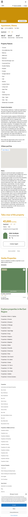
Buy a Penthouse (4, 392)
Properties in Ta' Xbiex (6, 368)
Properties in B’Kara (5, 430)
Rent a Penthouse (4, 404)
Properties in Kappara (6, 336)
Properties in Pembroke (7, 351)
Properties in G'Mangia (6, 325)
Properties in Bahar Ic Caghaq (8, 316)
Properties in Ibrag (5, 333)
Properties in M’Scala (5, 458)
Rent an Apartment (4, 406)
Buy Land (3, 418)
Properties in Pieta (5, 353)
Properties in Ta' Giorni (7, 365)
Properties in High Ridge (7, 330)
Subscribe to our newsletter (6, 486)
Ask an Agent (3, 476)
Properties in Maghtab (6, 342)
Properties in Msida (6, 345)
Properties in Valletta (6, 374)
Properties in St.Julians (7, 359)
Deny (14, 508)
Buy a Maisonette (4, 420)
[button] (26, 494)
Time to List (3, 468)
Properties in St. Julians (5, 447)
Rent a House (3, 401)
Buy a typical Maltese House (6, 415)
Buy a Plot (3, 398)
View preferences (14, 512)
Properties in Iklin (4, 452)
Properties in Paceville (6, 348)
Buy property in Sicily (5, 423)
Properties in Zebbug (5, 450)
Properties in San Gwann (7, 356)
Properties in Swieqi (6, 362)
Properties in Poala (4, 455)
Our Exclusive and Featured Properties (8, 387)
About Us (3, 491)
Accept (14, 505)
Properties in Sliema (5, 444)
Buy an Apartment (4, 395)
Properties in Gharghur (7, 322)
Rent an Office (4, 409)
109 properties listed (14, 235)
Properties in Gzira (5, 328)
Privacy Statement (14, 515)
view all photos (22, 21)
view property (13, 291)
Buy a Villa (3, 412)
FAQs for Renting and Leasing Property (8, 473)
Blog (2, 488)
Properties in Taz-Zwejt (7, 371)
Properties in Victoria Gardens (8, 376)
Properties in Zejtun (5, 461)
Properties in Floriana (6, 319)
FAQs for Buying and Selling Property (8, 470)
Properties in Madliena (6, 339)
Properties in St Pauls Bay (6, 438)
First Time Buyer (4, 479)
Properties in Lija (4, 433)
